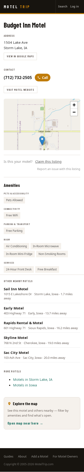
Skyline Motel (16, 337)
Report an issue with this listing (58, 169)
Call (45, 77)
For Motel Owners (65, 456)
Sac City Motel (16, 352)
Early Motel (14, 308)
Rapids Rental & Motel (23, 322)
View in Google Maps (20, 56)
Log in (74, 6)
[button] (42, 140)
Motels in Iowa (25, 385)
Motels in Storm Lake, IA (32, 379)
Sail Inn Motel (16, 289)
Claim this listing (48, 161)
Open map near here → (25, 423)
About (22, 456)
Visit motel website (20, 89)
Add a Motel (39, 456)
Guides (8, 456)
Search (62, 6)
